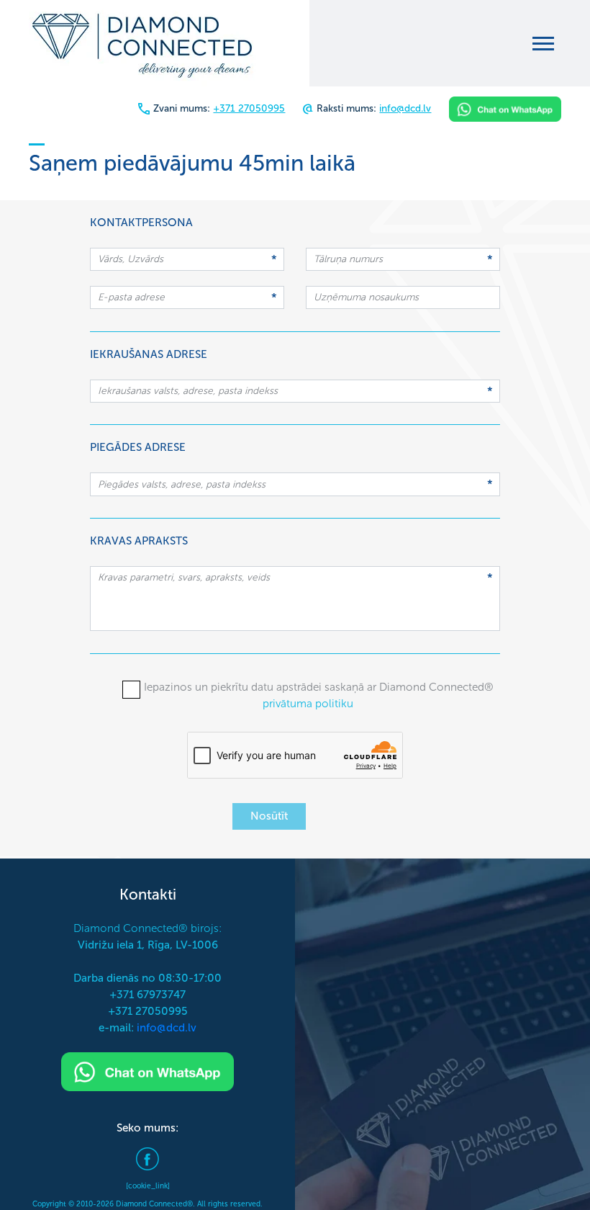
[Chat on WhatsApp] (505, 108)
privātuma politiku (308, 703)
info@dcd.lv (405, 108)
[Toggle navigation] (543, 43)
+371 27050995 (249, 108)
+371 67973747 (147, 994)
